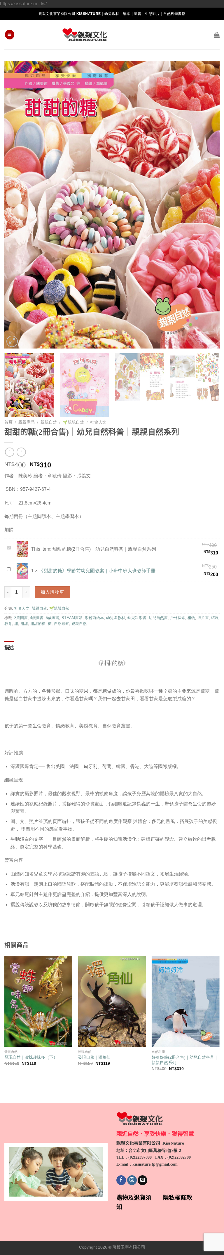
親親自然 (49, 422)
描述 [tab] (9, 647)
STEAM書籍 (72, 618)
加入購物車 (52, 592)
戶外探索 (177, 618)
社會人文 (98, 422)
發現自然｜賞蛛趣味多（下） (30, 1057)
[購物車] (217, 34)
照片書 (203, 618)
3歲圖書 (21, 618)
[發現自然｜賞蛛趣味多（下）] (38, 1001)
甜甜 (24, 623)
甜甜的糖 (38, 623)
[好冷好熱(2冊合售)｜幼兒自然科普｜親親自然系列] (186, 1001)
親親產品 (26, 422)
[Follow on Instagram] (132, 1180)
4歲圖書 (36, 618)
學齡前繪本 (94, 618)
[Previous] (16, 204)
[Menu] (9, 34)
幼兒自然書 (158, 618)
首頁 (8, 422)
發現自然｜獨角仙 (94, 1057)
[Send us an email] (142, 1180)
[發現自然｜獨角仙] (112, 1001)
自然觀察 (61, 623)
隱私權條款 (177, 1198)
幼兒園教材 (115, 618)
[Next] (208, 204)
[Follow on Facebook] (121, 1180)
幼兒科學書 (136, 618)
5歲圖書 (52, 618)
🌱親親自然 (73, 422)
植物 (191, 618)
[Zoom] (12, 341)
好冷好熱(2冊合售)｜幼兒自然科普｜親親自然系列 (185, 1060)
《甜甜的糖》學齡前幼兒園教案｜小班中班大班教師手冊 (97, 570)
